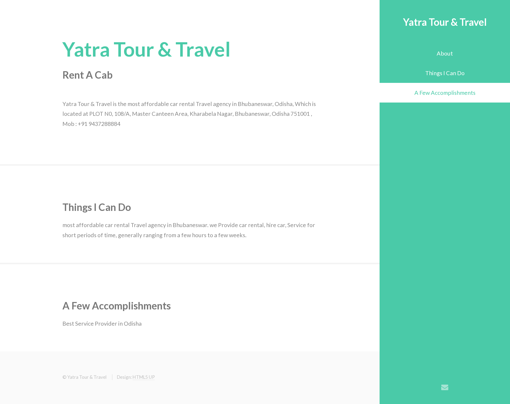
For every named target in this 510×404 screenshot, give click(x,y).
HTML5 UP (144, 377)
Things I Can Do (445, 73)
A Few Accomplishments (444, 92)
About (445, 53)
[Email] (444, 387)
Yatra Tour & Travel (445, 22)
